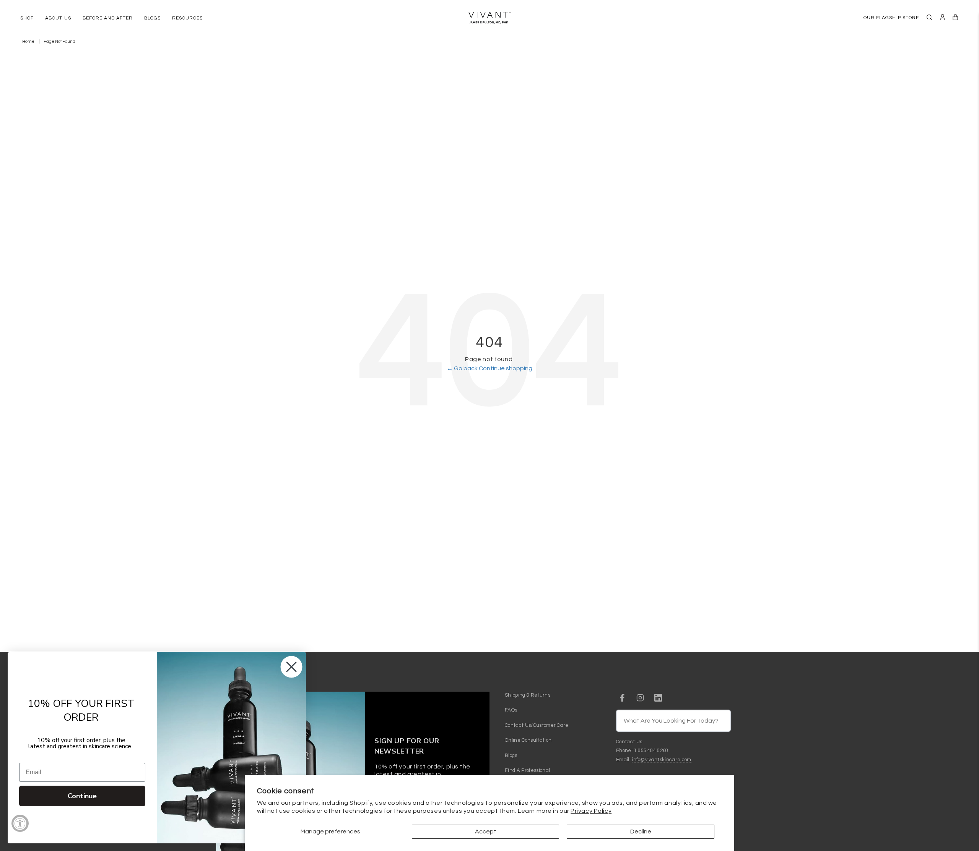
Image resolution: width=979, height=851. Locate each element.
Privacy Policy (591, 811)
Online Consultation (528, 740)
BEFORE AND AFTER (108, 18)
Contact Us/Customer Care (537, 725)
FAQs (511, 710)
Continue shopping (505, 368)
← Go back (463, 368)
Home (28, 41)
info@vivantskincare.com (661, 759)
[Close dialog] (291, 666)
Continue (82, 796)
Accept (485, 831)
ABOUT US (58, 18)
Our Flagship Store (891, 17)
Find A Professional (527, 770)
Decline (640, 831)
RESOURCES (187, 18)
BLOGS (152, 18)
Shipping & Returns (527, 695)
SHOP (27, 18)
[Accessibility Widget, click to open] (20, 823)
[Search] (929, 17)
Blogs (511, 755)
